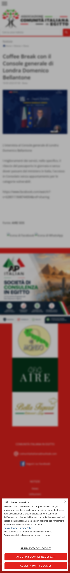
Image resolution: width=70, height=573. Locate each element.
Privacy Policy (25, 528)
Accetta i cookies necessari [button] (36, 557)
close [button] (65, 501)
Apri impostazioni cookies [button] (36, 548)
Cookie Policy (10, 528)
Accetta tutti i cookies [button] (36, 566)
